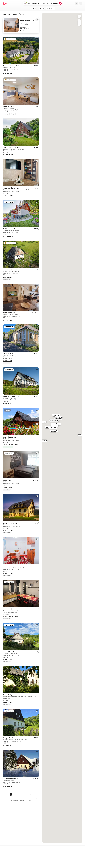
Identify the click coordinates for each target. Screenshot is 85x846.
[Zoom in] (79, 21)
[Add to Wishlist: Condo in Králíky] (37, 453)
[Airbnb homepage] (7, 3)
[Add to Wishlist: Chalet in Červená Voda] (37, 202)
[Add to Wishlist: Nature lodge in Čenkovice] (37, 751)
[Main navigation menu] (80, 3)
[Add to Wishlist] (37, 19)
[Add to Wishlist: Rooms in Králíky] (37, 539)
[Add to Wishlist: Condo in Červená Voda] (37, 496)
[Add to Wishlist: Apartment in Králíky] (37, 79)
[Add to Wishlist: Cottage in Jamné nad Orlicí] (37, 242)
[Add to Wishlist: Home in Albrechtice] (37, 625)
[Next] (34, 794)
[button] (24, 29)
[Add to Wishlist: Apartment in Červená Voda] (37, 38)
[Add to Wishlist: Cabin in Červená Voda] (37, 410)
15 (30, 794)
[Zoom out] (79, 24)
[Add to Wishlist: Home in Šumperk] (37, 326)
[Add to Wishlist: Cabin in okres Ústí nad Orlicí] (37, 120)
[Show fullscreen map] (79, 16)
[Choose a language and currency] (76, 3)
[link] (7, 794)
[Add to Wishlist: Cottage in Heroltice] (37, 711)
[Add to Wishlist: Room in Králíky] (37, 668)
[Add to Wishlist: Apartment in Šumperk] (37, 582)
